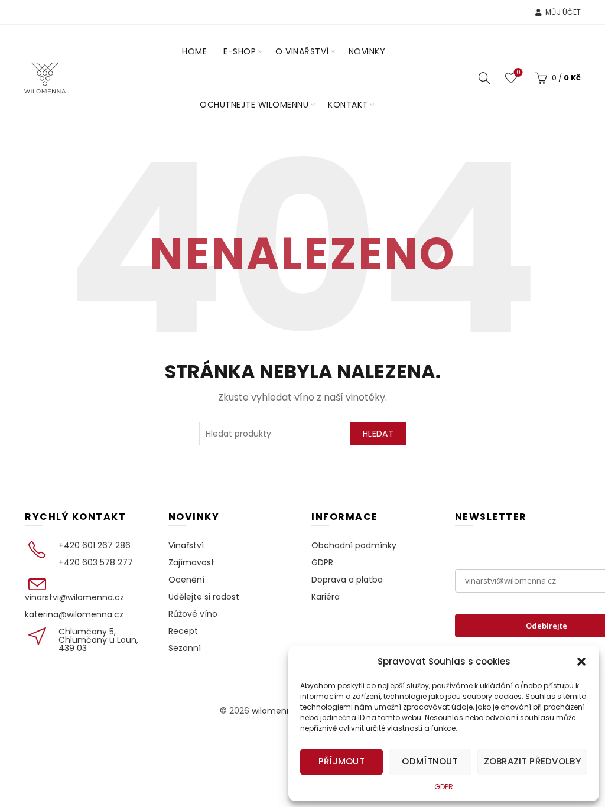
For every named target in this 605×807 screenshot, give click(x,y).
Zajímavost (191, 562)
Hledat (378, 434)
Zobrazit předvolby (532, 761)
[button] (581, 662)
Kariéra (325, 597)
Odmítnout (430, 761)
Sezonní (184, 648)
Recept (183, 631)
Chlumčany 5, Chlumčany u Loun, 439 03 (98, 640)
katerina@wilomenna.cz (74, 614)
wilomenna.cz (280, 711)
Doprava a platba (347, 579)
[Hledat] (484, 78)
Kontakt (348, 104)
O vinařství (302, 51)
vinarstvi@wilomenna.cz (74, 597)
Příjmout (341, 761)
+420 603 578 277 (95, 562)
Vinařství (186, 545)
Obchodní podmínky (353, 545)
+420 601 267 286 (94, 545)
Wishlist (518, 73)
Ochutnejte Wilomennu (254, 104)
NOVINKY (367, 51)
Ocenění (186, 579)
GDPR (443, 787)
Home (194, 51)
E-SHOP (239, 51)
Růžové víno (192, 614)
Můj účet (563, 12)
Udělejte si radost (203, 597)
